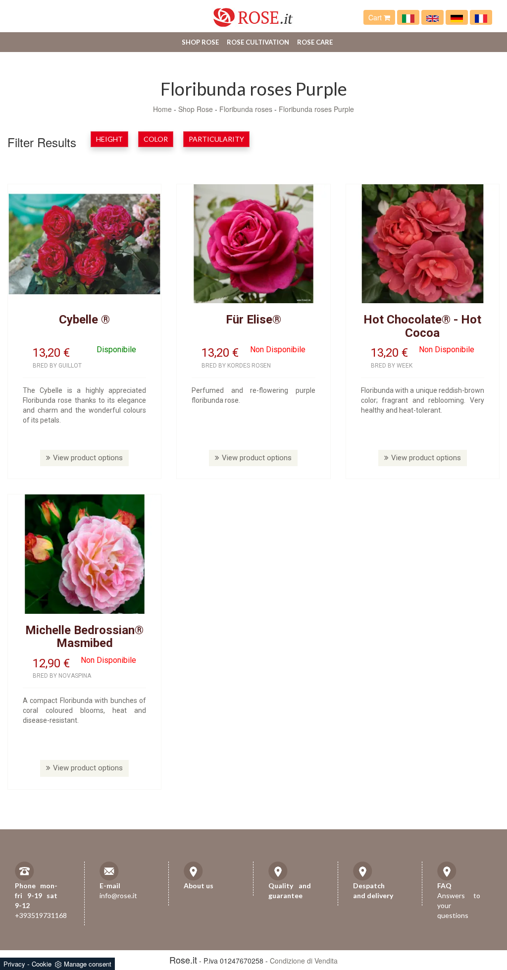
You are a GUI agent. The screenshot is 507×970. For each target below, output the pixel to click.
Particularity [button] (216, 139)
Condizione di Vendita (304, 961)
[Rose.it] (253, 13)
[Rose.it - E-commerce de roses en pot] (481, 17)
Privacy (14, 964)
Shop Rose (200, 42)
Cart (376, 17)
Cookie (41, 964)
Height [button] (109, 139)
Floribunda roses (245, 109)
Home (162, 109)
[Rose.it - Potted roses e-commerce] (432, 17)
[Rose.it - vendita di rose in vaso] (408, 17)
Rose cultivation (258, 42)
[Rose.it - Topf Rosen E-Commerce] (457, 17)
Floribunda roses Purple (316, 109)
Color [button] (156, 139)
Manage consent (87, 964)
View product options (88, 457)
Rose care (315, 42)
